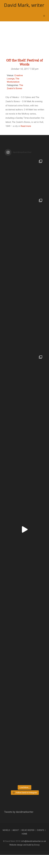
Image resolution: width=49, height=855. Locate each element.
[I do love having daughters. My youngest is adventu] (24, 725)
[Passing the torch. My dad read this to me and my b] (24, 255)
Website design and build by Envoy (24, 845)
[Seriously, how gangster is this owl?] (24, 608)
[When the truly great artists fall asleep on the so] (24, 686)
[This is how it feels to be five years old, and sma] (24, 569)
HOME (24, 834)
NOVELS (6, 830)
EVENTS (40, 830)
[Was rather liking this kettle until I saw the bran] (24, 412)
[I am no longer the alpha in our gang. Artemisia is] (24, 764)
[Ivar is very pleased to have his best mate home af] (24, 647)
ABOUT (16, 830)
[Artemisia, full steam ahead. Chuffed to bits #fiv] (24, 529)
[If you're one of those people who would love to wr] (24, 334)
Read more (26, 126)
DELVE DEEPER (28, 830)
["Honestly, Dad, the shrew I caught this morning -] (24, 451)
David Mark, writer (24, 5)
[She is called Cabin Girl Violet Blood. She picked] (24, 216)
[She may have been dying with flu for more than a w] (24, 373)
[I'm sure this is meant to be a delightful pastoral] (24, 490)
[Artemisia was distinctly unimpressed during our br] (24, 177)
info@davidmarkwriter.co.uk (33, 841)
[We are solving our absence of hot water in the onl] (24, 295)
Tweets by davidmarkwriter (18, 811)
